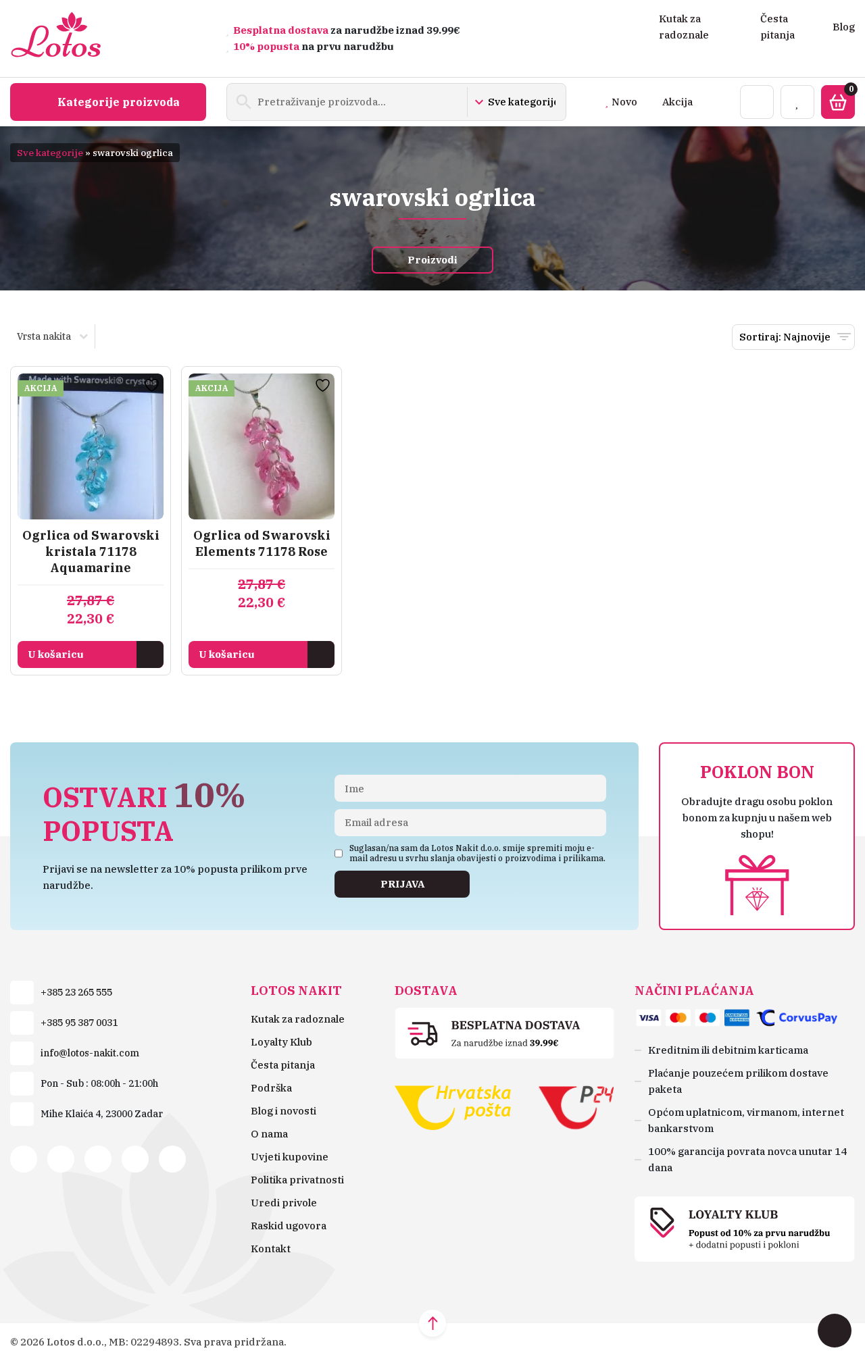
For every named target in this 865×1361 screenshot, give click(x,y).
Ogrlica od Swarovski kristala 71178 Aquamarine (90, 551)
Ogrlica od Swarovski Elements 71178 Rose (261, 543)
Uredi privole (284, 1202)
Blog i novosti (283, 1110)
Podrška (271, 1087)
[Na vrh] (432, 1323)
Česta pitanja (283, 1064)
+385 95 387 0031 (79, 1023)
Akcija (677, 101)
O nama (269, 1133)
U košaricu (56, 654)
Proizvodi (432, 259)
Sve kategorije (50, 153)
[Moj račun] (757, 102)
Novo (624, 101)
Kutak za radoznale (298, 1018)
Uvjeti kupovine (289, 1156)
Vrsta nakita (44, 336)
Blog (844, 26)
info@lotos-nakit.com (90, 1053)
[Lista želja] (797, 102)
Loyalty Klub (281, 1041)
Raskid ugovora (288, 1225)
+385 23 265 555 (76, 992)
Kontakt (271, 1248)
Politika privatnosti (297, 1179)
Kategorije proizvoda (118, 102)
